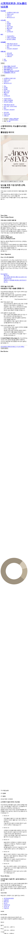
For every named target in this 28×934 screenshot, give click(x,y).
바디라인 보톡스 (11, 39)
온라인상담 (10, 54)
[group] (14, 277)
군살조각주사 (10, 36)
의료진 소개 (10, 14)
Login (5, 60)
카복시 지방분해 (11, 37)
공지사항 (9, 53)
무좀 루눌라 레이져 (12, 43)
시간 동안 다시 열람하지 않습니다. (9, 181)
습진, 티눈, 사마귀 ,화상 (13, 45)
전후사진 (9, 56)
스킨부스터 (10, 31)
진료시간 (9, 15)
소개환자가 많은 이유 (13, 12)
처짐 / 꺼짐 (10, 26)
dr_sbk (8, 121)
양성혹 (9, 25)
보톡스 (9, 30)
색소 (8, 21)
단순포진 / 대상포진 (12, 48)
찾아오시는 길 (11, 17)
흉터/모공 (9, 28)
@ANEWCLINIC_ (14, 120)
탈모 (8, 47)
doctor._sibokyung (14, 118)
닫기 (21, 181)
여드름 (9, 23)
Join (5, 59)
